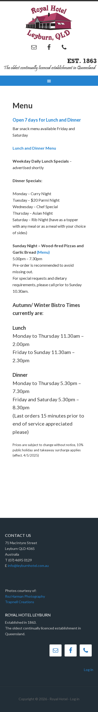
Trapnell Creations (19, 602)
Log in (88, 669)
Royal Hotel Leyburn (49, 22)
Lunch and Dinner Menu (34, 148)
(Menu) (43, 252)
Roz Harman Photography (25, 596)
